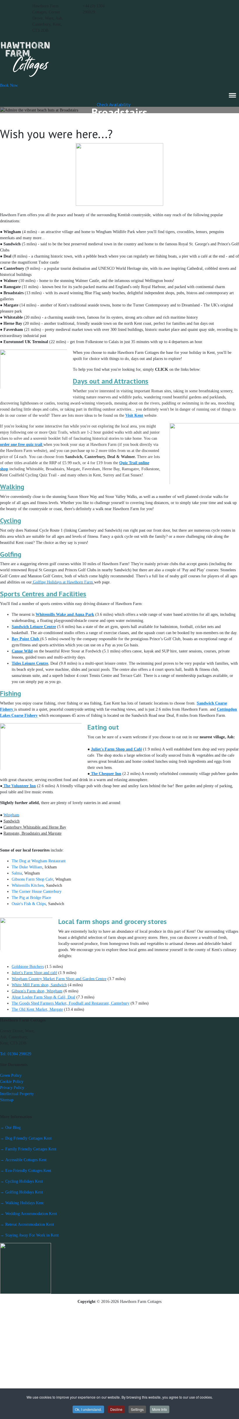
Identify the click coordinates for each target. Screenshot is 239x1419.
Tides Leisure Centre (30, 663)
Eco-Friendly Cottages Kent (25, 1170)
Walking (12, 486)
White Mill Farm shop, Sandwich (39, 985)
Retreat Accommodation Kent (27, 1224)
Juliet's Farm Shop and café (34, 973)
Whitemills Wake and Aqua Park (65, 614)
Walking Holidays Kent (22, 1203)
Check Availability (113, 104)
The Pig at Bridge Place (31, 897)
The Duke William (27, 867)
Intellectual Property (17, 1094)
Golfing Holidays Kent (21, 1192)
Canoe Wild (22, 651)
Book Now (9, 85)
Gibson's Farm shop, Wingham (37, 991)
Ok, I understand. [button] (88, 1409)
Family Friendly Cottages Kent (28, 1149)
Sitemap (6, 1100)
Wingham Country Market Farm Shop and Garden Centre (59, 979)
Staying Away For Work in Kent (29, 1235)
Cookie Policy (11, 1081)
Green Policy (11, 1075)
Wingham (11, 815)
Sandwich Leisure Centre (34, 627)
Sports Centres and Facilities (43, 593)
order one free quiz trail (21, 444)
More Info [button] (159, 1409)
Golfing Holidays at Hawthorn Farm (63, 582)
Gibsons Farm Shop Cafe (32, 879)
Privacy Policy (12, 1087)
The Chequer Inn (105, 773)
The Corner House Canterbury (36, 891)
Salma (17, 873)
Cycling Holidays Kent (21, 1181)
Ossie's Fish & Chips (29, 904)
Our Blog (10, 1127)
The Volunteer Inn (19, 786)
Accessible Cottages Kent (23, 1160)
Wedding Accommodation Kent (28, 1214)
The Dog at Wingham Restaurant (39, 861)
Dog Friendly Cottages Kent (26, 1138)
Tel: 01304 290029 (15, 1054)
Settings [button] (137, 1409)
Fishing (10, 693)
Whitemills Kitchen (28, 885)
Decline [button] (116, 1409)
